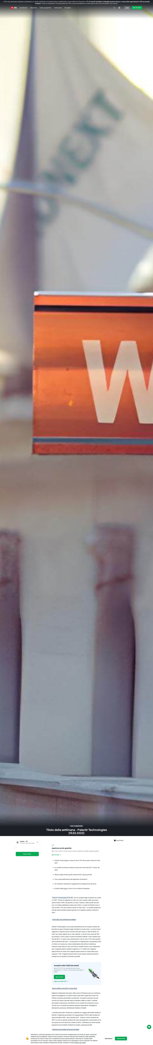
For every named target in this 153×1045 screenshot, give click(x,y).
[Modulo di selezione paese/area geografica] (119, 7)
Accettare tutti (121, 1038)
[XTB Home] (14, 7)
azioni (65, 888)
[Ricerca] (114, 7)
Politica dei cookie (80, 1042)
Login (127, 7)
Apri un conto (59, 977)
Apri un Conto (137, 7)
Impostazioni (108, 1038)
